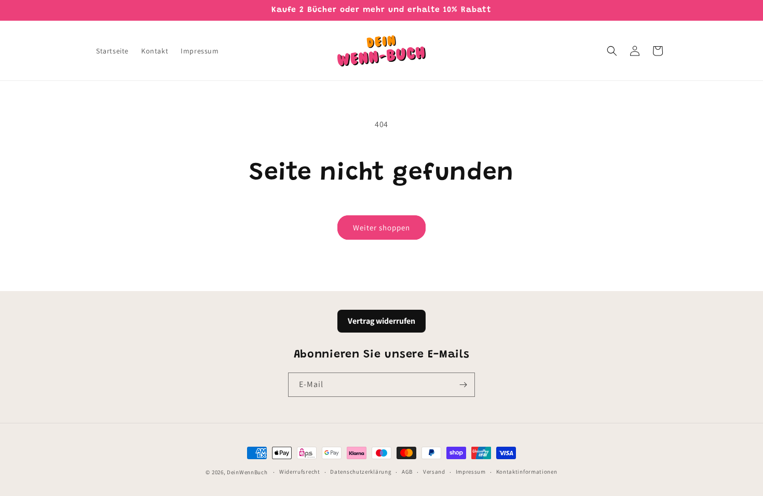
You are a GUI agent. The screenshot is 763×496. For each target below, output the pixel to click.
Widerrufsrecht (299, 471)
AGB (407, 471)
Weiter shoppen (381, 227)
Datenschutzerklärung (360, 471)
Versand (434, 471)
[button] (612, 50)
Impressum (471, 471)
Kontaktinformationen (526, 471)
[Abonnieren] (463, 385)
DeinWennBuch (247, 472)
